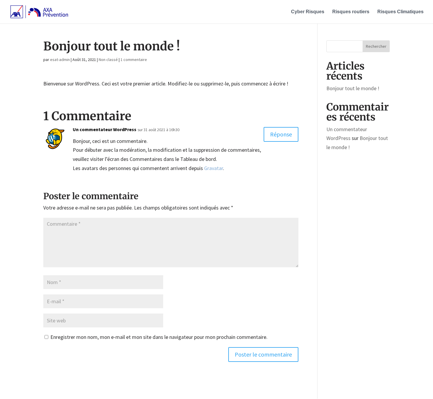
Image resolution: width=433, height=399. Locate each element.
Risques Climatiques (400, 12)
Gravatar (213, 168)
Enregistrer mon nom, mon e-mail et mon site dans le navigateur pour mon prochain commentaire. (158, 337)
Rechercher (376, 46)
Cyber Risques (307, 12)
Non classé (108, 59)
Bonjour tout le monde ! (352, 88)
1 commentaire (133, 59)
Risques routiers (350, 12)
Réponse (281, 134)
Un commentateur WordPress (104, 129)
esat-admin (60, 59)
